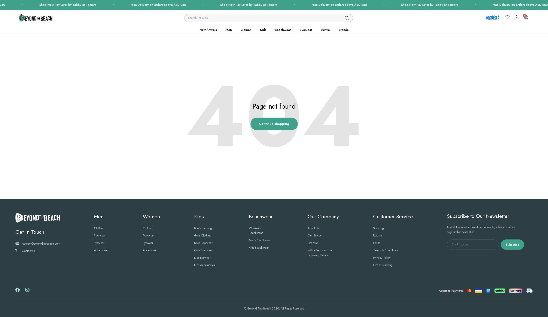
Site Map (313, 243)
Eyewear (306, 29)
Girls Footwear (203, 250)
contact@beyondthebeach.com (41, 243)
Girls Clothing (202, 235)
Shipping (378, 228)
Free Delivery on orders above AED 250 (146, 5)
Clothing (99, 228)
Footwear (100, 235)
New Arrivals (208, 30)
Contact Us (28, 251)
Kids (263, 29)
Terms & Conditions (385, 250)
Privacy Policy (381, 258)
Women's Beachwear (256, 230)
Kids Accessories (204, 265)
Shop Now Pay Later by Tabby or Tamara (55, 5)
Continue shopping (274, 123)
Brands (343, 29)
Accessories (101, 250)
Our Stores (314, 235)
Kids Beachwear (259, 247)
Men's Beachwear (260, 240)
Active (325, 29)
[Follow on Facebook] (17, 291)
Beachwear (283, 29)
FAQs (376, 243)
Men (228, 29)
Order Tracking (383, 265)
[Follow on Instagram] (27, 291)
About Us (313, 228)
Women (246, 29)
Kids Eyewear (202, 258)
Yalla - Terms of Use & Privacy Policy (320, 252)
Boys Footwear (203, 243)
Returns (377, 235)
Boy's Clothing (203, 228)
